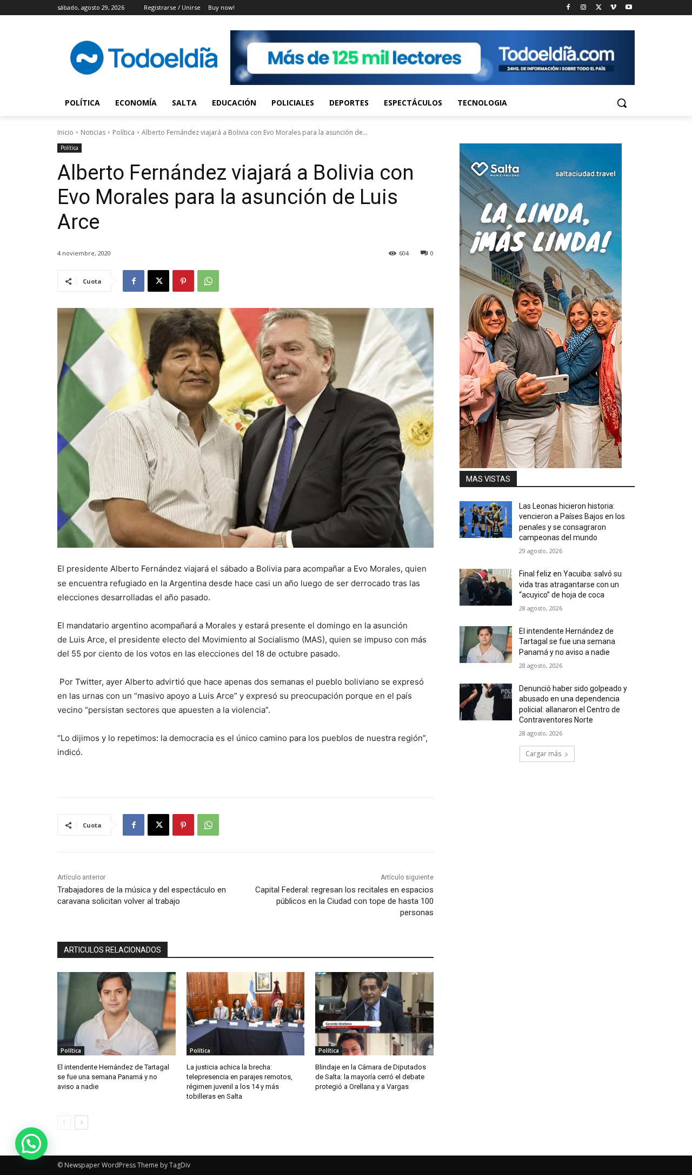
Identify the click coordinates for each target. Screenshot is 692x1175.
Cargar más (543, 753)
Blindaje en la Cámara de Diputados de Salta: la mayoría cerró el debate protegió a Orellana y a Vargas (370, 1077)
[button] (622, 103)
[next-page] (81, 1122)
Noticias (93, 132)
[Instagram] (583, 8)
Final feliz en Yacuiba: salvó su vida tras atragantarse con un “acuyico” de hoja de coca (570, 584)
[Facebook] (568, 8)
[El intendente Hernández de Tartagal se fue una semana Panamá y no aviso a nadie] (116, 1013)
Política (123, 132)
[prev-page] (64, 1122)
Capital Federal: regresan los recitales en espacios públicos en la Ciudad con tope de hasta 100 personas (344, 901)
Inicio (65, 132)
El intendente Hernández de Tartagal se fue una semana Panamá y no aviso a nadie (113, 1077)
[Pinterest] (183, 281)
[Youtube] (628, 8)
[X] (599, 8)
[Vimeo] (613, 8)
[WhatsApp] (208, 281)
